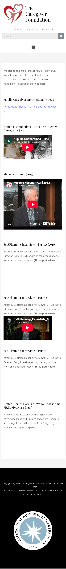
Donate (17, 29)
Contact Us (31, 29)
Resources (47, 29)
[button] (33, 47)
